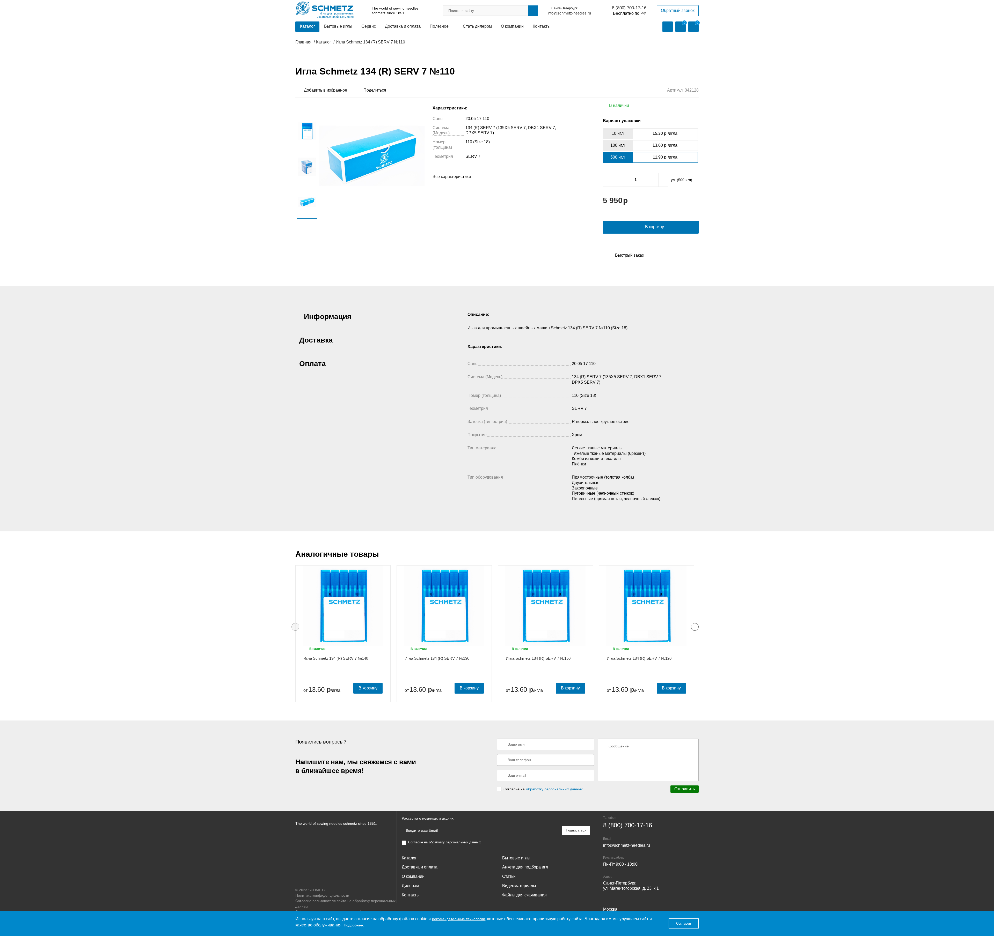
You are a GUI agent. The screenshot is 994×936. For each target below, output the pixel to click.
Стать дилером (477, 26)
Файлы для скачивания (524, 895)
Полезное (439, 26)
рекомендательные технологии (458, 919)
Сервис (368, 26)
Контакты (542, 26)
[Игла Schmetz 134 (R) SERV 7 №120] (646, 606)
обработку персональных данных (554, 789)
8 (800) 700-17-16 (629, 7)
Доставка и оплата (403, 26)
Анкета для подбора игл (525, 867)
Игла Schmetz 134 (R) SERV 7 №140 (335, 658)
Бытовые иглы (338, 26)
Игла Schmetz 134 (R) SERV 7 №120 (639, 658)
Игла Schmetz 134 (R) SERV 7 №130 (437, 658)
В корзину (368, 688)
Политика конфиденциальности (322, 895)
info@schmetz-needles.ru (569, 13)
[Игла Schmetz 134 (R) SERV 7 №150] (545, 606)
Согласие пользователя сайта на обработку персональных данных (345, 903)
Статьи (509, 876)
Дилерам (410, 885)
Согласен (683, 923)
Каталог (307, 26)
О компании (512, 26)
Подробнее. (354, 925)
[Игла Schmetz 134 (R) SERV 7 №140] (343, 606)
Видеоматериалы (519, 885)
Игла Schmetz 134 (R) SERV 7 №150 (538, 658)
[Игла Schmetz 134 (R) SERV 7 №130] (444, 606)
